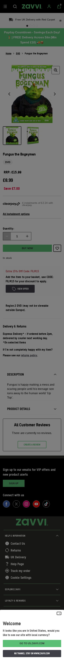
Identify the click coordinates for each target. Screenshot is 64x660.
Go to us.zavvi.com (32, 643)
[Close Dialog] (59, 613)
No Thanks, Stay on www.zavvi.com (32, 653)
